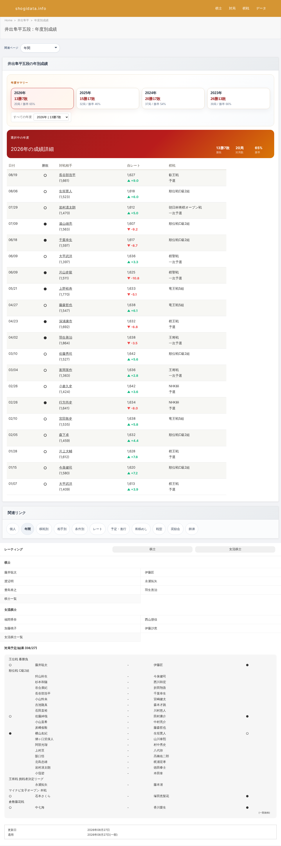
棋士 (218, 8)
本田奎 (158, 773)
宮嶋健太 (160, 699)
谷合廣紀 (41, 687)
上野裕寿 (65, 288)
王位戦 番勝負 (18, 659)
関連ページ (11, 48)
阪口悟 (39, 756)
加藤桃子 (10, 628)
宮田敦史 (65, 418)
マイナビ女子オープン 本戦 (28, 790)
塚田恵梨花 (161, 796)
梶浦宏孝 (160, 762)
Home (8, 20)
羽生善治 (65, 337)
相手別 (62, 529)
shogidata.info (31, 8)
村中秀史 (160, 744)
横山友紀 (41, 733)
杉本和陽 (41, 682)
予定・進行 (118, 529)
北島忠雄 (41, 762)
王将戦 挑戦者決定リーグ (26, 779)
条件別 (79, 529)
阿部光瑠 (41, 744)
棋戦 (246, 8)
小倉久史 (65, 386)
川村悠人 (160, 710)
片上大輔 (65, 451)
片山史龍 (65, 272)
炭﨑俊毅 (41, 727)
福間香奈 (10, 619)
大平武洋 (65, 256)
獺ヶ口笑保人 (44, 739)
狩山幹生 (41, 676)
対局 (232, 8)
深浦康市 (65, 321)
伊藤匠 (149, 572)
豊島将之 (10, 590)
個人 (13, 529)
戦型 (159, 529)
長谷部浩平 (67, 175)
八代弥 (158, 750)
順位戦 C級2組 (19, 670)
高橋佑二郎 (161, 756)
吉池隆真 (41, 705)
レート (97, 529)
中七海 (39, 807)
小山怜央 (41, 699)
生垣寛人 (65, 191)
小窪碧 (39, 773)
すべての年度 (22, 117)
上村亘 (39, 750)
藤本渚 (158, 784)
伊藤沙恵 (151, 628)
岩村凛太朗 (67, 207)
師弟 (192, 529)
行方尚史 (65, 402)
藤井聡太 (10, 572)
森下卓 (64, 435)
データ (261, 8)
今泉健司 (65, 467)
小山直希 (41, 722)
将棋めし (141, 529)
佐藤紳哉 (41, 716)
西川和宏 (160, 682)
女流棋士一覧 (13, 637)
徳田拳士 (160, 767)
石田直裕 (41, 710)
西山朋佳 (151, 619)
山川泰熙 (160, 739)
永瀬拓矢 (151, 581)
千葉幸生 (65, 240)
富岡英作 (65, 370)
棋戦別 (44, 529)
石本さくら (42, 796)
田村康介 (160, 716)
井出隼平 (23, 20)
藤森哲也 (65, 305)
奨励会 (175, 529)
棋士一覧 (10, 598)
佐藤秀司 (65, 354)
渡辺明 (9, 581)
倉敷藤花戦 (16, 801)
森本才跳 (160, 705)
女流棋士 (235, 549)
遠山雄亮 (65, 223)
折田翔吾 (160, 687)
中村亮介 (160, 722)
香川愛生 (160, 807)
